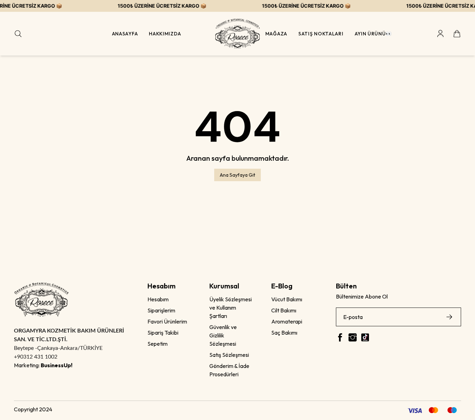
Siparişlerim (161, 310)
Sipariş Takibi (162, 332)
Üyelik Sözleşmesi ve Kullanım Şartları (230, 307)
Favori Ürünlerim (167, 321)
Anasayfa (125, 34)
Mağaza (276, 34)
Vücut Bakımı (286, 299)
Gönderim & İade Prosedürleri (229, 370)
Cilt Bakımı (283, 310)
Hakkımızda (165, 34)
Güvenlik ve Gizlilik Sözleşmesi (223, 335)
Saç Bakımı (284, 332)
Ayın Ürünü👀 (373, 34)
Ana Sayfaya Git (237, 175)
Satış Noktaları (321, 34)
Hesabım (158, 299)
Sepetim (157, 343)
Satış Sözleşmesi (229, 354)
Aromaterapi (286, 321)
